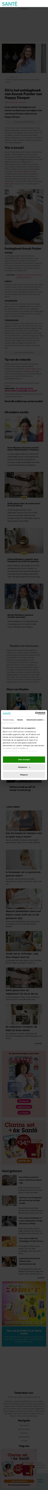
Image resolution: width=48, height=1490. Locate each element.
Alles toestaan (24, 759)
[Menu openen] (33, 3)
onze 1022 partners (16, 732)
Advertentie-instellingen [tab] (36, 720)
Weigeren (24, 775)
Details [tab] (20, 720)
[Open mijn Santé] (39, 3)
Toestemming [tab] (8, 720)
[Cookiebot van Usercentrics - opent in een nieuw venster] (35, 713)
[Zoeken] (44, 3)
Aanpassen (22, 767)
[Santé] (9, 3)
